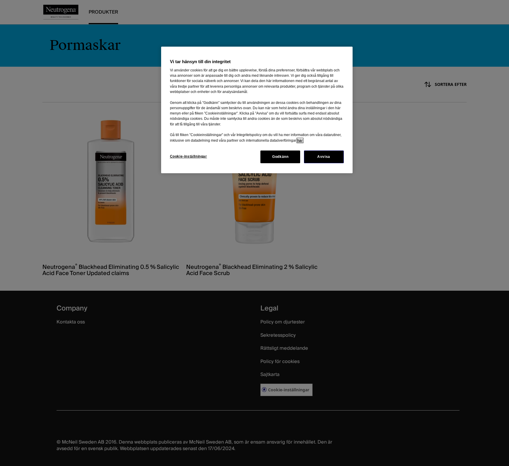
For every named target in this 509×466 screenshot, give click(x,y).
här (300, 140)
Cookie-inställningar (188, 156)
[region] (257, 110)
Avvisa (323, 157)
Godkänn (280, 157)
